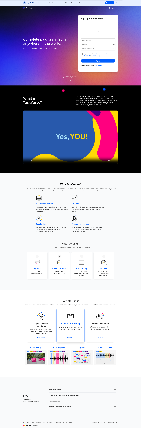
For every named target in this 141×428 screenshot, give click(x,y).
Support (71, 422)
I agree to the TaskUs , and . (97, 55)
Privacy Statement (47, 422)
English (113, 8)
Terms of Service (101, 54)
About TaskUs (26, 422)
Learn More (109, 3)
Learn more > (41, 338)
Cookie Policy (96, 56)
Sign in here (98, 65)
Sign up (98, 61)
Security (65, 422)
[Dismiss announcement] (116, 2)
